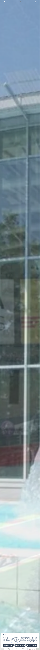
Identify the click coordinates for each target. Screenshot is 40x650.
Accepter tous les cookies (32, 645)
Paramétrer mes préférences (20, 645)
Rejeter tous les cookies (8, 645)
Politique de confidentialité (16, 642)
